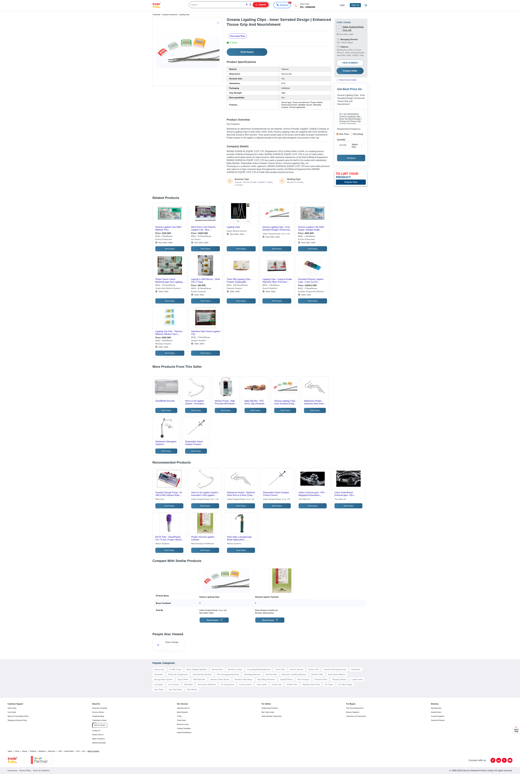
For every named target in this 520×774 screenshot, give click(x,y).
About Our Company (99, 708)
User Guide (12, 712)
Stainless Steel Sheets (219, 679)
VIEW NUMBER (350, 63)
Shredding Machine (252, 674)
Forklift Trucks (175, 669)
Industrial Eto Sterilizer (202, 674)
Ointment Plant (320, 679)
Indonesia (51, 751)
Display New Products (270, 708)
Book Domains (182, 712)
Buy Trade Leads (268, 712)
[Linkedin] (498, 760)
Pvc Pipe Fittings (345, 684)
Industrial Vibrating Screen (335, 669)
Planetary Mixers (339, 679)
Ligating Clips (184, 15)
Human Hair (159, 669)
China (17, 751)
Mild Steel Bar (199, 679)
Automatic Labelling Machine (294, 674)
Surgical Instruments (169, 15)
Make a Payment (98, 739)
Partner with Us (97, 735)
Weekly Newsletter (99, 743)
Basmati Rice (217, 669)
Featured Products (438, 720)
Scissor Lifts (313, 669)
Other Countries (93, 751)
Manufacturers (436, 708)
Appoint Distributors (184, 732)
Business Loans (183, 724)
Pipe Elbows (192, 689)
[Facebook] (492, 760)
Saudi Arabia (69, 751)
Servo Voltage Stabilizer (196, 669)
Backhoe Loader (235, 669)
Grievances (12, 770)
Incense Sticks (245, 684)
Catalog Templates (184, 728)
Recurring (358, 134)
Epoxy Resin (183, 679)
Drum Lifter (280, 669)
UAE (60, 751)
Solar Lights (262, 684)
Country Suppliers (437, 716)
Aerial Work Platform (336, 674)
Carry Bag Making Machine (258, 669)
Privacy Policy (25, 770)
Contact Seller (350, 71)
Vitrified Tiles (292, 684)
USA (78, 751)
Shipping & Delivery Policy (17, 720)
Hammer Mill (271, 674)
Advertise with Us (183, 708)
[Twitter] (504, 760)
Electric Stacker (296, 669)
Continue (351, 158)
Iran (83, 751)
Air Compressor (227, 684)
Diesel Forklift (317, 674)
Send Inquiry (247, 52)
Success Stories (98, 712)
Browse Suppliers (352, 712)
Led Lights (158, 684)
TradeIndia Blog (98, 716)
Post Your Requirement (354, 708)
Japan (10, 751)
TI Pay (179, 716)
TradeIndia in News (99, 720)
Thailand (33, 751)
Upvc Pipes (159, 689)
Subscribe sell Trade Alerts (356, 716)
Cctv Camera (173, 684)
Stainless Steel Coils (311, 684)
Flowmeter (158, 674)
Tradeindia (156, 15)
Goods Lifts (277, 684)
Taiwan (24, 751)
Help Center (12, 708)
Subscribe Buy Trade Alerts (272, 716)
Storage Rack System (163, 679)
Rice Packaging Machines (228, 674)
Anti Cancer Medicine (207, 684)
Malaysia (42, 751)
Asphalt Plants (286, 679)
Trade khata (181, 720)
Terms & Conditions (41, 770)
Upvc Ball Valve (175, 689)
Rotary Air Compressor (178, 674)
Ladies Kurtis (357, 679)
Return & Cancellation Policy (18, 716)
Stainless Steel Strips (243, 679)
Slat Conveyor (303, 679)
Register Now (351, 182)
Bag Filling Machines (266, 679)
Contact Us (96, 731)
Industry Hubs (436, 712)
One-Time (344, 134)
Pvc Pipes (329, 684)
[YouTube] (510, 760)
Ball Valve (188, 684)
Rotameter (355, 669)
